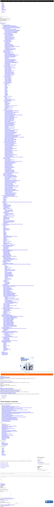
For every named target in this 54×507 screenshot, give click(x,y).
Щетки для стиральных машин (9, 140)
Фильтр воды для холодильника (9, 156)
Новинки (3, 351)
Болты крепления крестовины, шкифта (10, 114)
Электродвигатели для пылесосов (9, 73)
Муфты (6, 268)
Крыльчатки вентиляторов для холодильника (11, 150)
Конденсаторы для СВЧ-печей (9, 163)
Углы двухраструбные (8, 278)
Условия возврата (2, 467)
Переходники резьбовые (8, 273)
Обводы (6, 271)
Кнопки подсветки (7, 103)
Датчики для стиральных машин (9, 115)
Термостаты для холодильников (9, 152)
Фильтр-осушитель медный (8, 209)
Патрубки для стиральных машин (9, 125)
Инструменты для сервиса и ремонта (17, 408)
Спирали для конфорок (8, 300)
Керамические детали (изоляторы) (9, 297)
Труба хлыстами (7, 283)
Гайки (6, 86)
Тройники (6, 277)
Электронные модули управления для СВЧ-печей (11, 172)
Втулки (6, 85)
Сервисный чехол (7, 47)
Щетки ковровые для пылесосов (9, 72)
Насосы (6, 98)
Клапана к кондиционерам (8, 44)
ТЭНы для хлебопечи (8, 81)
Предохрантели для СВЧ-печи (9, 167)
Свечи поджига (7, 106)
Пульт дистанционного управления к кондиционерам (12, 46)
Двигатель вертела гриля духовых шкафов (10, 181)
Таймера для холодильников (9, 151)
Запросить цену (7, 505)
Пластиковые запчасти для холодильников (11, 148)
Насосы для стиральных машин (9, 122)
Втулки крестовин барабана (9, 111)
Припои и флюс (4, 432)
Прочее (6, 109)
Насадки (6, 89)
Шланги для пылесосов (8, 71)
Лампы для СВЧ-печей (8, 165)
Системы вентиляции (5, 425)
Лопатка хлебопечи (7, 78)
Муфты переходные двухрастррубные (10, 269)
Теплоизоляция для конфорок (9, 301)
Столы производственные (8, 336)
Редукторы (6, 91)
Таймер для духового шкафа (9, 187)
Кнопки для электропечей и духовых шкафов (11, 176)
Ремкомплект (7, 58)
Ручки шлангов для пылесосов (9, 75)
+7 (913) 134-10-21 (2, 484)
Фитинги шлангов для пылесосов (9, 70)
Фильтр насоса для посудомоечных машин (11, 62)
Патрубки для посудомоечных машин (10, 55)
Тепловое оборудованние (12, 417)
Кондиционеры (9, 421)
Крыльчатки (6, 214)
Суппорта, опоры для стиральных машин (10, 132)
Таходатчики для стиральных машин (10, 133)
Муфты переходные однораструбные (10, 270)
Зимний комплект (7, 43)
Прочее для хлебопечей (8, 79)
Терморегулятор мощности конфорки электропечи (12, 190)
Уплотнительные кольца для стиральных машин (11, 135)
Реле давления (7, 57)
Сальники (6, 93)
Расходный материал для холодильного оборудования (24, 407)
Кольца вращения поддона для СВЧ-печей (10, 162)
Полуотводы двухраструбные (9, 275)
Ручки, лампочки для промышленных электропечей (12, 299)
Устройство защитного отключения (10, 39)
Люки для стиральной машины (9, 120)
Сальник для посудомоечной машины (10, 60)
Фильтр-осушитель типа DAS (9, 211)
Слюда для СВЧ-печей (8, 168)
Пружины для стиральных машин (9, 128)
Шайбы (6, 279)
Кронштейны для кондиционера (9, 45)
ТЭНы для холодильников (8, 155)
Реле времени (7, 127)
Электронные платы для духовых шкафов (10, 178)
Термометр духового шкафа (8, 188)
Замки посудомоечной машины (9, 53)
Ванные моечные (7, 334)
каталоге (19, 403)
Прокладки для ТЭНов (8, 36)
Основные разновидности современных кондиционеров (8, 393)
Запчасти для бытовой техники (15, 406)
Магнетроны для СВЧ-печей (9, 166)
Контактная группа (7, 97)
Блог (1, 387)
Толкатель (6, 94)
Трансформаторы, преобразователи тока (10, 49)
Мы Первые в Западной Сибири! (4, 377)
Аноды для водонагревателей (9, 34)
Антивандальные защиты (8, 41)
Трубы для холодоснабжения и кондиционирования (9, 430)
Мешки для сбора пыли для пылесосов (10, 67)
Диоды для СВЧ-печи (8, 160)
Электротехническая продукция (15, 413)
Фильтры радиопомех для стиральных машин (11, 136)
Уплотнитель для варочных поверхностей (10, 192)
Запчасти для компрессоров (13, 419)
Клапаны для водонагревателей (9, 35)
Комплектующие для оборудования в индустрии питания (26, 412)
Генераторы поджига (8, 101)
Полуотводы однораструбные (9, 276)
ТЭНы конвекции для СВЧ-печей (9, 170)
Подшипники (8, 420)
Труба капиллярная (7, 282)
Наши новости (2, 376)
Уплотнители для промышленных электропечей (11, 302)
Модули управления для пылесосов (10, 74)
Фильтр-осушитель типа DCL (9, 210)
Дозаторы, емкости (7, 52)
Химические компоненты (12, 410)
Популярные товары (4, 352)
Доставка (3, 5)
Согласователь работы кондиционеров (10, 48)
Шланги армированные (8, 108)
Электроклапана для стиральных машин (10, 141)
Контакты (3, 6)
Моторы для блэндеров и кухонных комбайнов (11, 31)
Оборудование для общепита (14, 418)
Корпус (6, 88)
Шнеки (6, 95)
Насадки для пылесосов (8, 68)
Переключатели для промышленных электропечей (12, 298)
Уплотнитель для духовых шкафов (9, 193)
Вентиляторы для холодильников (9, 142)
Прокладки (6, 90)
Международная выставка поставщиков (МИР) (6, 381)
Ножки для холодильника (8, 153)
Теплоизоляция (9, 411)
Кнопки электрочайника (8, 99)
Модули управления (8, 177)
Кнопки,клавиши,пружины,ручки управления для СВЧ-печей (13, 161)
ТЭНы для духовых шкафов (9, 191)
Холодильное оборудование (5, 437)
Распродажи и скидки (5, 353)
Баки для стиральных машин (9, 113)
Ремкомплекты (7, 83)
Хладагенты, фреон (10, 414)
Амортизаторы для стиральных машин (10, 112)
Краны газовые (7, 104)
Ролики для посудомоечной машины (10, 59)
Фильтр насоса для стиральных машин (10, 137)
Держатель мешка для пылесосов (9, 66)
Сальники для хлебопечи (8, 80)
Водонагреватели (9, 416)
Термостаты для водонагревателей (9, 37)
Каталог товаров (2, 23)
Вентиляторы (8, 405)
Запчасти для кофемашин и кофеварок (18, 415)
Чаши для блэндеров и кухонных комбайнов (11, 32)
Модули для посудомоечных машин (10, 54)
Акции (3, 4)
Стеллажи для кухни (8, 335)
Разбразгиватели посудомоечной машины (10, 56)
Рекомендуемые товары (5, 444)
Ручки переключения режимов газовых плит (11, 105)
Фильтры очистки (7, 63)
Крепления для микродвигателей (9, 213)
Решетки (6, 92)
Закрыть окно (2, 499)
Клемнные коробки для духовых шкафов (10, 182)
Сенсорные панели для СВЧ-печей (9, 171)
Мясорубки (6, 333)
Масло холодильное (4, 427)
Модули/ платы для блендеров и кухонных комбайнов (12, 30)
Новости (3, 8)
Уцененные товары (4, 354)
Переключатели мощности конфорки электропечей (12, 185)
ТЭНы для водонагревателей (9, 38)
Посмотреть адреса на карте (4, 463)
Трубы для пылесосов (8, 69)
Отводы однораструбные (8, 272)
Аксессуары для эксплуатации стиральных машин (12, 110)
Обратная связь (2, 483)
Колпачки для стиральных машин (9, 118)
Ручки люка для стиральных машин (10, 130)
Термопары (6, 107)
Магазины (3, 452)
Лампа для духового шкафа (8, 183)
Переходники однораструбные (9, 274)
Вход (2, 11)
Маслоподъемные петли (8, 267)
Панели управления (7, 121)
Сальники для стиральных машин (9, 131)
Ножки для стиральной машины (9, 123)
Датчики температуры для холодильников (10, 143)
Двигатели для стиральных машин (9, 116)
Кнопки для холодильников (9, 147)
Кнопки (6, 84)
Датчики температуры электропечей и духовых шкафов (12, 180)
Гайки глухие (7, 266)
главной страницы (7, 403)
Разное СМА (6, 126)
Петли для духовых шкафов (9, 186)
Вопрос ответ (4, 9)
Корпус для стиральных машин (9, 119)
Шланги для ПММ (7, 64)
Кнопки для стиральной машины (9, 117)
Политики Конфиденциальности (4, 466)
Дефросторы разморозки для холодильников (11, 145)
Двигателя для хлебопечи (8, 77)
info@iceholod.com (41, 462)
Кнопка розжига (7, 102)
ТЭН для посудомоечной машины (9, 61)
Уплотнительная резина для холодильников (8, 435)
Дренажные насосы (7, 42)
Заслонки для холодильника (9, 146)
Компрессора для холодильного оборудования (21, 409)
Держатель (6, 87)
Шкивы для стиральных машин (9, 138)
